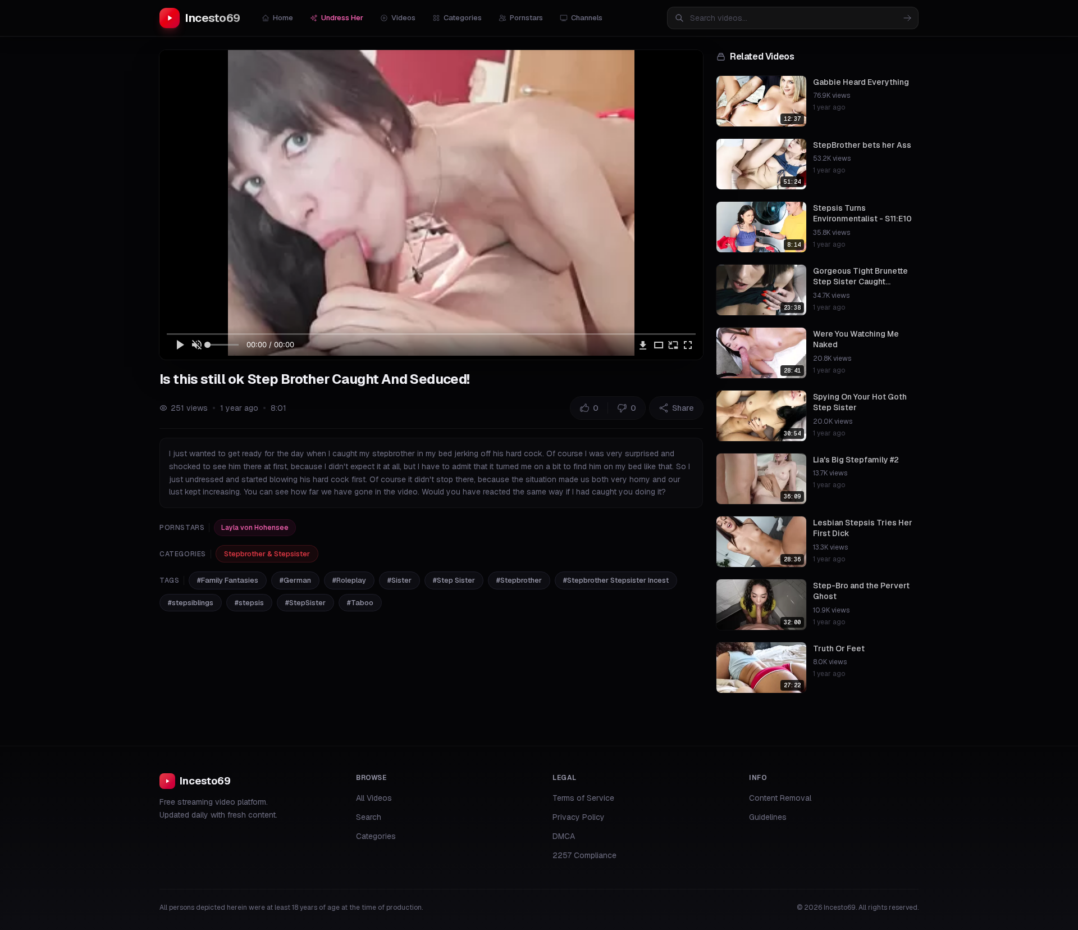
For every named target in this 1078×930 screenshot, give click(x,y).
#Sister (399, 580)
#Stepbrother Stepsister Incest (616, 580)
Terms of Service (583, 798)
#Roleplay (349, 580)
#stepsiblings (190, 602)
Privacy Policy (578, 817)
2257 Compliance (584, 855)
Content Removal (780, 798)
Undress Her (342, 17)
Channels (586, 17)
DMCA (563, 836)
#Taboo (360, 602)
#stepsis (249, 602)
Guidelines (768, 817)
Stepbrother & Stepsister (267, 554)
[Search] (907, 18)
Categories (463, 17)
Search (368, 817)
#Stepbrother (519, 580)
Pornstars (526, 17)
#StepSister (305, 602)
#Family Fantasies (227, 580)
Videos (403, 17)
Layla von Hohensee (255, 527)
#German (295, 580)
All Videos (374, 798)
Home (283, 17)
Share (683, 408)
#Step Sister (454, 580)
